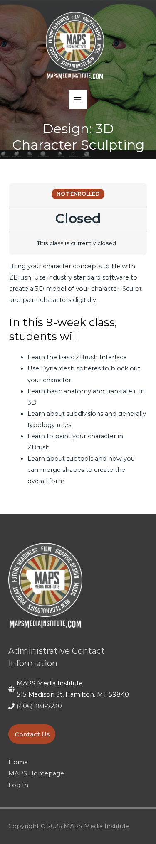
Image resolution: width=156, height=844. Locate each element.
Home (18, 762)
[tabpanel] (77, 374)
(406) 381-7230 (39, 706)
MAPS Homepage (36, 773)
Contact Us (32, 734)
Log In (18, 785)
